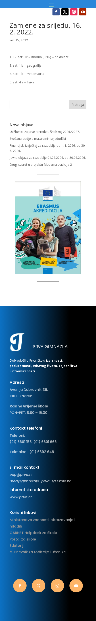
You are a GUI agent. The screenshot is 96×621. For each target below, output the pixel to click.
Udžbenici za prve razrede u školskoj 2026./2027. (45, 131)
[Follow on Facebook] (56, 11)
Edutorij (16, 545)
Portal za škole (23, 539)
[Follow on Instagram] (73, 11)
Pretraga (77, 104)
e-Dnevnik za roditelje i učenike (38, 552)
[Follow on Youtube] (82, 11)
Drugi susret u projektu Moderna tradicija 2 (41, 164)
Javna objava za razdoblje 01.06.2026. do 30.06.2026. (48, 157)
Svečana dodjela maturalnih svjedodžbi (38, 138)
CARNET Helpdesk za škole (33, 532)
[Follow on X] (65, 11)
